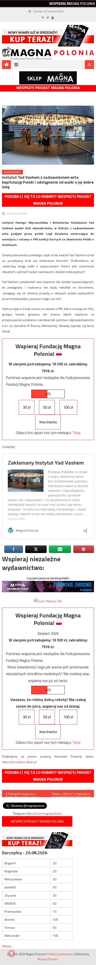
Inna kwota (48, 422)
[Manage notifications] (11, 953)
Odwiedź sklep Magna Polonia (48, 77)
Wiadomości (12, 172)
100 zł (68, 407)
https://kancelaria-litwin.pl (19, 762)
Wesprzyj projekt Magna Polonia (48, 88)
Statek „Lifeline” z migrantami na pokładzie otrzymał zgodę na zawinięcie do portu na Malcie (71, 794)
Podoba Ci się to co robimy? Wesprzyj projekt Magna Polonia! (48, 200)
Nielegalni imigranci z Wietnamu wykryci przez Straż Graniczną (22, 794)
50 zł (47, 407)
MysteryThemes (48, 959)
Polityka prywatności (60, 954)
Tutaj (76, 433)
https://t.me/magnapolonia (43, 813)
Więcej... (7, 946)
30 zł (27, 407)
